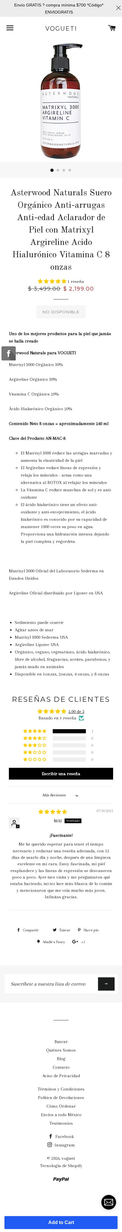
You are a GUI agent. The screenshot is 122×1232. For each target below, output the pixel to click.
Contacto (61, 1067)
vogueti (61, 28)
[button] (53, 281)
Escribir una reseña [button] (61, 773)
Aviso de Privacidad (61, 1075)
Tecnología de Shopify (61, 1165)
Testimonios (61, 1123)
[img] (52, 812)
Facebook (64, 1136)
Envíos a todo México (61, 1114)
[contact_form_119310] (108, 1202)
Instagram (64, 1145)
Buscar (61, 1041)
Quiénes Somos (61, 1050)
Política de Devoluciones (61, 1097)
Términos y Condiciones (61, 1089)
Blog (61, 1058)
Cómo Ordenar (61, 1106)
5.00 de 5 (76, 711)
